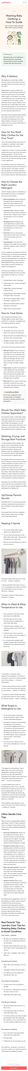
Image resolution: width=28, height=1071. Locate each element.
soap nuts (17, 741)
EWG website (10, 734)
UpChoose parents (12, 110)
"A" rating (6, 728)
